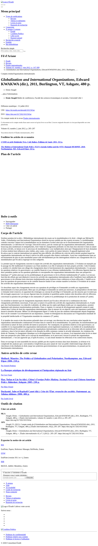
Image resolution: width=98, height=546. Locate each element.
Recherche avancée (13, 40)
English (8, 42)
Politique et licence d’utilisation (17, 539)
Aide (7, 485)
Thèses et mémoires (18, 21)
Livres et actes (16, 23)
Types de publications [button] (14, 16)
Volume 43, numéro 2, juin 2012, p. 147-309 (22, 68)
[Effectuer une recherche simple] (2, 4)
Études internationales (14, 65)
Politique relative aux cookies (17, 537)
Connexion (10, 27)
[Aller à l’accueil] (7, 2)
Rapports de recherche (19, 25)
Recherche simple (7, 48)
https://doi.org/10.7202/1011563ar (18, 114)
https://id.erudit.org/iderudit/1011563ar (20, 110)
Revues (13, 19)
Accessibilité (10, 488)
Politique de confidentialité (16, 535)
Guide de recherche (13, 490)
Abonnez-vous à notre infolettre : (15, 475)
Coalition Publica (17, 34)
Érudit (13, 31)
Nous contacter (11, 492)
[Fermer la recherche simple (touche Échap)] (4, 4)
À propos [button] (9, 29)
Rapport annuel (16, 38)
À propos (16, 29)
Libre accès (15, 36)
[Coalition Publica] (8, 529)
